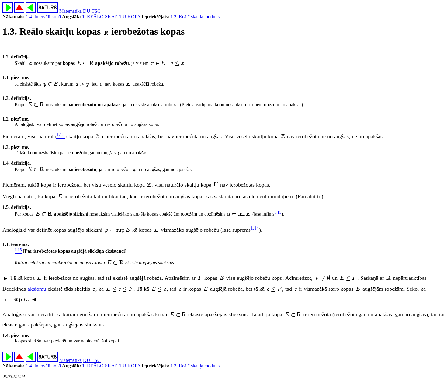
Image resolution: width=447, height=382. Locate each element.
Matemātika (70, 11)
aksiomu (37, 289)
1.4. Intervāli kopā (43, 16)
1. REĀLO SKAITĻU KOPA (111, 16)
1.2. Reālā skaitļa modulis (195, 16)
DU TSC (92, 11)
